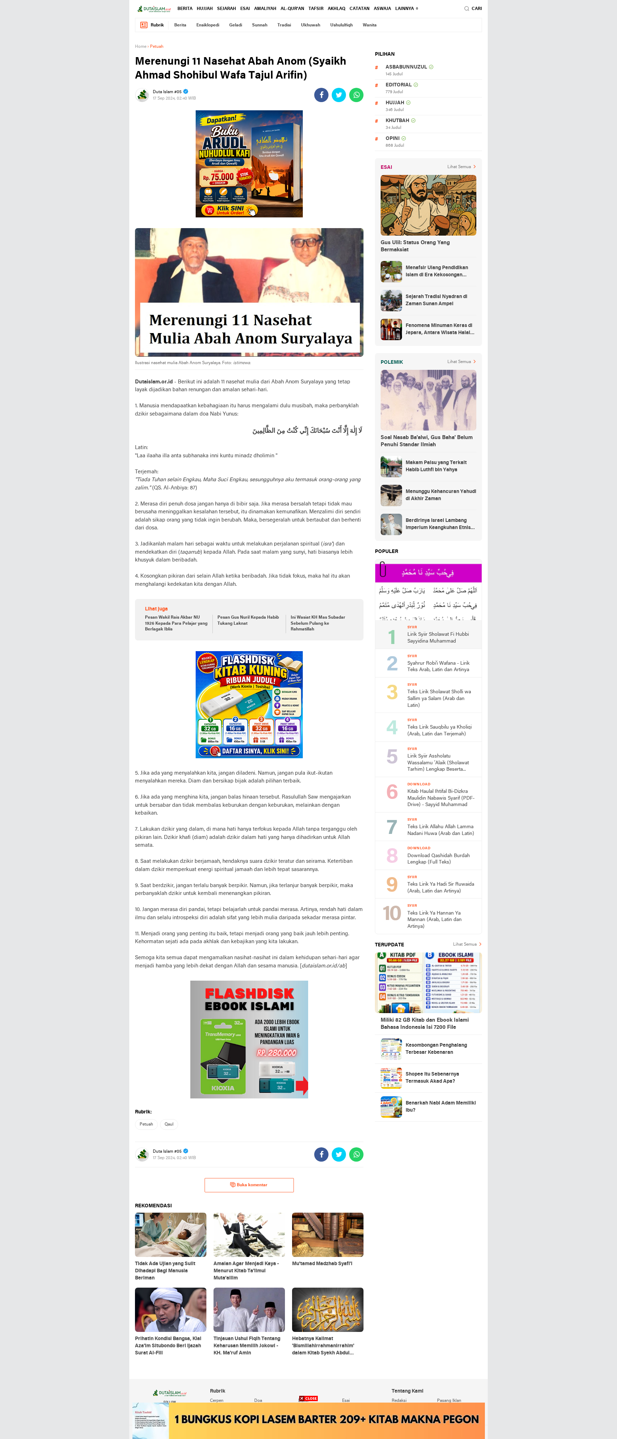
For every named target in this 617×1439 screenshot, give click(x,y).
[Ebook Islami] (249, 1039)
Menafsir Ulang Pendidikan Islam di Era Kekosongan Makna (437, 272)
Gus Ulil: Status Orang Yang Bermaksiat (415, 246)
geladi (235, 25)
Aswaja (382, 9)
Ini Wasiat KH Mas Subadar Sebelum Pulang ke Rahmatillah (318, 623)
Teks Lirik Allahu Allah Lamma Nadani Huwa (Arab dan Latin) (440, 830)
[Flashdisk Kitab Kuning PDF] (249, 705)
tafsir (315, 9)
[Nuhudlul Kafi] (249, 164)
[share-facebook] (321, 95)
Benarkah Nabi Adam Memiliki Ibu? (441, 1107)
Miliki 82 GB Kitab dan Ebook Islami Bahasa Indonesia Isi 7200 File (425, 1023)
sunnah (259, 25)
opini (393, 138)
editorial (399, 85)
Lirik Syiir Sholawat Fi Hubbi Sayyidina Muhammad (438, 638)
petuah (146, 1124)
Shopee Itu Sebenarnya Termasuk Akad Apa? (432, 1078)
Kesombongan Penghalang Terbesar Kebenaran (436, 1049)
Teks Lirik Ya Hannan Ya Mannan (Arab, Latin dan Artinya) (434, 920)
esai (245, 9)
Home (140, 47)
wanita (370, 25)
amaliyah (265, 9)
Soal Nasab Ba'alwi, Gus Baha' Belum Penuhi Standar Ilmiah (427, 441)
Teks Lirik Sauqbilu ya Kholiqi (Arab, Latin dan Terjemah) (439, 731)
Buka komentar (252, 1185)
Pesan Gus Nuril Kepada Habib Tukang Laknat (248, 620)
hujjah (205, 9)
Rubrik (157, 25)
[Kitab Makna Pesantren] (308, 1421)
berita (184, 9)
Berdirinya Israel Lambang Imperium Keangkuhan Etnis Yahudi (438, 525)
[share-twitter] (339, 95)
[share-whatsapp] (356, 95)
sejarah (226, 9)
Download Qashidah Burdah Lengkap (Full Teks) (438, 859)
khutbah (397, 121)
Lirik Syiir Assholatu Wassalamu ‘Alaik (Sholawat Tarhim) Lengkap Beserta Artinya (438, 763)
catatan (360, 9)
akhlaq (336, 9)
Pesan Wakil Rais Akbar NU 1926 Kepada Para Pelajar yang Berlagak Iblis (176, 623)
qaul (169, 1124)
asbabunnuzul (406, 67)
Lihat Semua (459, 167)
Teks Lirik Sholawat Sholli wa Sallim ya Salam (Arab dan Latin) (439, 698)
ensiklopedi (207, 25)
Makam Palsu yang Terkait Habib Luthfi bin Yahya (436, 466)
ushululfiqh (341, 25)
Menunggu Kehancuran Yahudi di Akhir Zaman (441, 495)
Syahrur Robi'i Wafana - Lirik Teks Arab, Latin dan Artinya (438, 667)
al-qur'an (292, 9)
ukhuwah (310, 25)
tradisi (284, 25)
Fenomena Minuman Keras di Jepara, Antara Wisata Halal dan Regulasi (439, 330)
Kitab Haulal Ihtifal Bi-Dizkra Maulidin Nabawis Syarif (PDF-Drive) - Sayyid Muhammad (441, 798)
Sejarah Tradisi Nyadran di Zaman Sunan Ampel (436, 300)
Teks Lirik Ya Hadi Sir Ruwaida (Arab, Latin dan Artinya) (440, 888)
